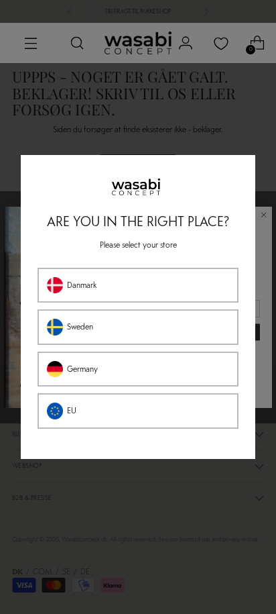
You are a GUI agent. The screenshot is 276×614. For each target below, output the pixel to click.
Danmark (81, 285)
